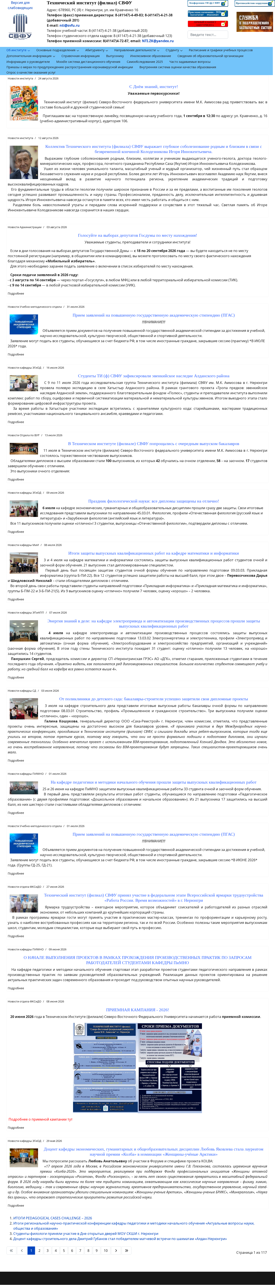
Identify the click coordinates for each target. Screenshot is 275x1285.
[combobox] (208, 35)
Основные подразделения (55, 50)
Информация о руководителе (28, 62)
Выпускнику (115, 56)
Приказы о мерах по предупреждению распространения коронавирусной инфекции (69, 67)
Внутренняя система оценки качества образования (177, 67)
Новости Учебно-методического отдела (35, 307)
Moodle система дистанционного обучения (88, 62)
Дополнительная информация (29, 56)
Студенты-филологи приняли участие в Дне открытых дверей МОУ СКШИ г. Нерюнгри (85, 1233)
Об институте (16, 50)
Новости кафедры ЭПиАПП (26, 612)
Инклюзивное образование (150, 56)
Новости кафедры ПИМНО (26, 774)
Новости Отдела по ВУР (24, 435)
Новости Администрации (24, 227)
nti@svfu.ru (70, 25)
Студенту (172, 50)
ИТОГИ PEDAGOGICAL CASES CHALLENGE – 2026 (52, 1218)
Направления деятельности (135, 50)
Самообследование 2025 (145, 62)
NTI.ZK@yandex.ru (158, 41)
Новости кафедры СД (22, 691)
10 (106, 1250)
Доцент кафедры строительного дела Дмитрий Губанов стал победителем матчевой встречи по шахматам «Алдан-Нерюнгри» (120, 1238)
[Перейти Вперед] (116, 1250)
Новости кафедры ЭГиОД (24, 368)
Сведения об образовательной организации (210, 56)
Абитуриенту (94, 50)
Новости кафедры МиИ (23, 545)
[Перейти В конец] (126, 1250)
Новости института (20, 78)
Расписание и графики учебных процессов (221, 50)
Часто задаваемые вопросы (190, 62)
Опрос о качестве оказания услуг (31, 72)
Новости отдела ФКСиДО (24, 887)
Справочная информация (80, 56)
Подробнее (16, 293)
